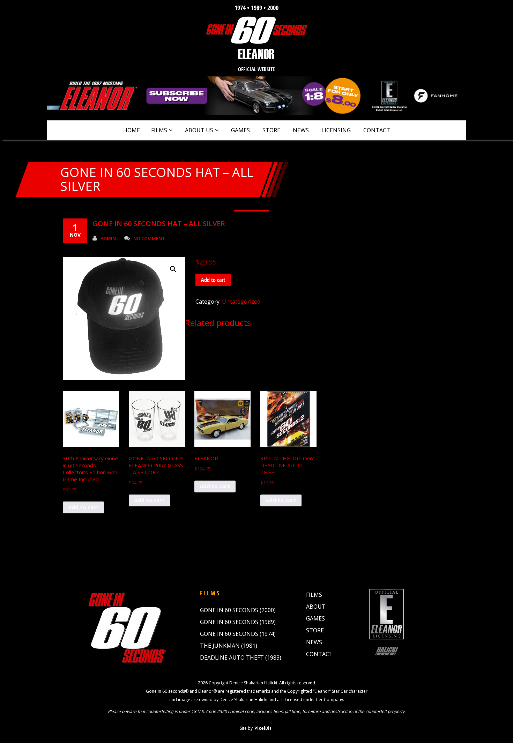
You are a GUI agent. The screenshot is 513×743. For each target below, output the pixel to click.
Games (240, 130)
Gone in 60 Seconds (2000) (238, 610)
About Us (199, 130)
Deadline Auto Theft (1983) (240, 657)
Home (131, 130)
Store (271, 130)
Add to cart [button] (83, 507)
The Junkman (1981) (228, 645)
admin (108, 238)
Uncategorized (241, 301)
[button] (173, 269)
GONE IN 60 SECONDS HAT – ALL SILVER (158, 223)
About (316, 606)
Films (159, 130)
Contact (376, 130)
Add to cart (213, 280)
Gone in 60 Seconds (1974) (238, 634)
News (301, 130)
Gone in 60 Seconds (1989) (238, 622)
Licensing (336, 130)
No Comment (149, 238)
